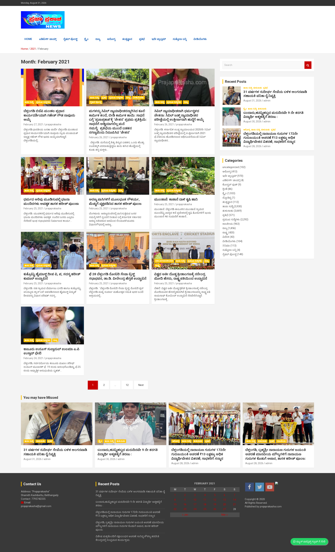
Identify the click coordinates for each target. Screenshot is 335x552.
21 (234, 504)
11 (204, 499)
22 (175, 509)
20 (224, 504)
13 (224, 499)
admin (266, 100)
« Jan (185, 514)
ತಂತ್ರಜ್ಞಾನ (127, 39)
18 (204, 504)
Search (307, 65)
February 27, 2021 (33, 124)
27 (224, 509)
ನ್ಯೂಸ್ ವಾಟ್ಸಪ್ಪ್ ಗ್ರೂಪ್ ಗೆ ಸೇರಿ (310, 541)
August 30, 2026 (252, 121)
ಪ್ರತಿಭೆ (142, 39)
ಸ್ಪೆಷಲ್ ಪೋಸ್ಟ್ (70, 39)
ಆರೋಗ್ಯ (111, 39)
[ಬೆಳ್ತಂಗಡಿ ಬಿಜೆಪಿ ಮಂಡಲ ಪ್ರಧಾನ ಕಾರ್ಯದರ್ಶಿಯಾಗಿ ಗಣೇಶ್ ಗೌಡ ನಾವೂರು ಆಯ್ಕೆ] (52, 87)
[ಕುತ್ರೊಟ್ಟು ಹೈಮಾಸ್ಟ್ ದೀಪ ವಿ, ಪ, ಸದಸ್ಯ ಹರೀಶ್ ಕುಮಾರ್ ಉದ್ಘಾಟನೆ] (52, 251)
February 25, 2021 (33, 208)
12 (127, 385)
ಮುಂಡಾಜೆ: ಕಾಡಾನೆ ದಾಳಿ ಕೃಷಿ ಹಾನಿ (176, 199)
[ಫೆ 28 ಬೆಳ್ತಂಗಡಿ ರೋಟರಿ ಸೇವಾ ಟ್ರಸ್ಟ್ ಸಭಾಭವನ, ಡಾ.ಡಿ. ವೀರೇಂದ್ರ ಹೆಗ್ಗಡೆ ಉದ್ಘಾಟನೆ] (118, 251)
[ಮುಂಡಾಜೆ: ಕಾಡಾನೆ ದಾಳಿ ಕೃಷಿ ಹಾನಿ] (183, 176)
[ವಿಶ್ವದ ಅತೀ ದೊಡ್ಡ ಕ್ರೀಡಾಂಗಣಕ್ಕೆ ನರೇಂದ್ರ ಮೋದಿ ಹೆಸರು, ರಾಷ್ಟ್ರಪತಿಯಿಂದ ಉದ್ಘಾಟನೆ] (183, 251)
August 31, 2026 (252, 100)
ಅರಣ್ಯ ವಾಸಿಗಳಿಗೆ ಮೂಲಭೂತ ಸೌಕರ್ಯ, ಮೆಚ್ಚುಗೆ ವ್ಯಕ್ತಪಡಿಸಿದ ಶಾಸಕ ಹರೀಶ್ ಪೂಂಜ (115, 201)
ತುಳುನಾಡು (257, 88)
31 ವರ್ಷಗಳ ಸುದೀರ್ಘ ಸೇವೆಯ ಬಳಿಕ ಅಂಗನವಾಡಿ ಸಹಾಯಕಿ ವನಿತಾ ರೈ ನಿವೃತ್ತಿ (275, 94)
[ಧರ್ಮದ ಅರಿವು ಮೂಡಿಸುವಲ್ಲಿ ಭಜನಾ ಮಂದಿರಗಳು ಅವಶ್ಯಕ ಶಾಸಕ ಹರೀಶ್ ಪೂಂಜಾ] (52, 176)
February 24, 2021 (33, 358)
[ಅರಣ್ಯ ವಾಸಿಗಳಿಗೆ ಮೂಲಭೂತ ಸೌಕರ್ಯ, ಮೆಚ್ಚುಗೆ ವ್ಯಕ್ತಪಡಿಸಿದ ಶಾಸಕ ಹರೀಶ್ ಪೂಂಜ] (118, 176)
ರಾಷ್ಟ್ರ (157, 265)
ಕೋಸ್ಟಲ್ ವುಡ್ (229, 184)
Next (141, 385)
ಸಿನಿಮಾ (226, 245)
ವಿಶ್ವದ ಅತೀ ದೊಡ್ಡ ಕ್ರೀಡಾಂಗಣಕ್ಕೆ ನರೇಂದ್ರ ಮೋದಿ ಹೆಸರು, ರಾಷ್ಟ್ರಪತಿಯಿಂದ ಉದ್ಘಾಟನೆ (180, 276)
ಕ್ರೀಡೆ (224, 189)
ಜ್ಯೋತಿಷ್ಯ (226, 197)
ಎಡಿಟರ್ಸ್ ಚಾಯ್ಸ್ (47, 39)
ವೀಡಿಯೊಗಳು (200, 39)
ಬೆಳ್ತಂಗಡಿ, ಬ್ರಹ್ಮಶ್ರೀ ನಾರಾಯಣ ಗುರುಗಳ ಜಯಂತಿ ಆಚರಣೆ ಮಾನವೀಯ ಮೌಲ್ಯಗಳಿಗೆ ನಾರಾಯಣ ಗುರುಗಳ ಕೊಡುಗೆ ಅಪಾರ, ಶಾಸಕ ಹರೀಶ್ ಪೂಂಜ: (275, 454)
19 (214, 504)
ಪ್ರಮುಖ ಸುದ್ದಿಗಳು (43, 102)
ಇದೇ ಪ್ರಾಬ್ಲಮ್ (159, 39)
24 (194, 509)
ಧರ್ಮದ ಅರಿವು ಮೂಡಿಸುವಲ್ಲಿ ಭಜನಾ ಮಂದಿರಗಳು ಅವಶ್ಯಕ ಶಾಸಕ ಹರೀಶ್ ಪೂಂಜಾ (51, 201)
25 (204, 509)
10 (194, 499)
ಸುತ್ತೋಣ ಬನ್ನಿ (180, 39)
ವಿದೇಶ (225, 236)
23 (185, 509)
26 (214, 509)
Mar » (224, 514)
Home (28, 39)
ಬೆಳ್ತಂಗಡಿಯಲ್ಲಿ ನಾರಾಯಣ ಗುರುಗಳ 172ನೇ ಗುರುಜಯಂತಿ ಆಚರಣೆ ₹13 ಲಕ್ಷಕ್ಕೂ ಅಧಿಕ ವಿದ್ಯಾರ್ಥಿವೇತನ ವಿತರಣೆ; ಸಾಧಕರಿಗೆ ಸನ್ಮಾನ (270, 138)
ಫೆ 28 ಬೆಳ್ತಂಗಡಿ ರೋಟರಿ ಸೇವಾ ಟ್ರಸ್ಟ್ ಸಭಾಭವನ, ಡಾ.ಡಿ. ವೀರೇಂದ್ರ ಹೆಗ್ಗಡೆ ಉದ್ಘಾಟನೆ (117, 276)
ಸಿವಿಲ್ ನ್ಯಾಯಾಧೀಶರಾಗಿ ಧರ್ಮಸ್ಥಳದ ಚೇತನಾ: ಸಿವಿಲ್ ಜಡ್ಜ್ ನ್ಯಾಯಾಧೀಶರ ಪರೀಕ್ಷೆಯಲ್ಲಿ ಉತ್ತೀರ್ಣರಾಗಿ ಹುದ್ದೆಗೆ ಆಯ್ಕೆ (179, 115)
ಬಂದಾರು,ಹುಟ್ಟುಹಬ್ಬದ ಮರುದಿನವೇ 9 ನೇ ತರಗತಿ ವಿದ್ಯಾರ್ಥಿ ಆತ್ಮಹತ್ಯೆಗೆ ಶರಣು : (273, 115)
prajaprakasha (53, 124)
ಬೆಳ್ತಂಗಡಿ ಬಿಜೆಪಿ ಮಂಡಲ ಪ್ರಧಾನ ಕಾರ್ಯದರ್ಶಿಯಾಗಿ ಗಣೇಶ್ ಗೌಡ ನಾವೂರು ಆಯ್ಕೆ (49, 115)
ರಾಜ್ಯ (97, 39)
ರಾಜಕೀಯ (227, 223)
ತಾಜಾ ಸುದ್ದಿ (29, 102)
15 (175, 504)
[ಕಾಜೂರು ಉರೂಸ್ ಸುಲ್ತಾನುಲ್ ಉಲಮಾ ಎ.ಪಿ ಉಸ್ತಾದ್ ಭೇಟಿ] (52, 326)
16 (185, 504)
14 (234, 499)
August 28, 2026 (252, 146)
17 (194, 504)
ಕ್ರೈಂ (86, 39)
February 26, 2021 (99, 137)
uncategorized (164, 261)
